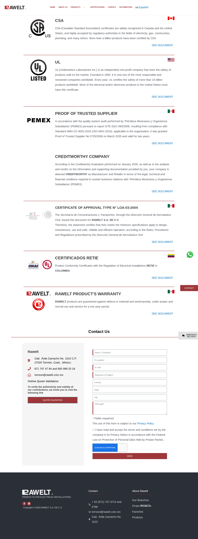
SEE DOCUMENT (162, 45)
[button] (83, 7)
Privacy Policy (145, 423)
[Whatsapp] (190, 255)
